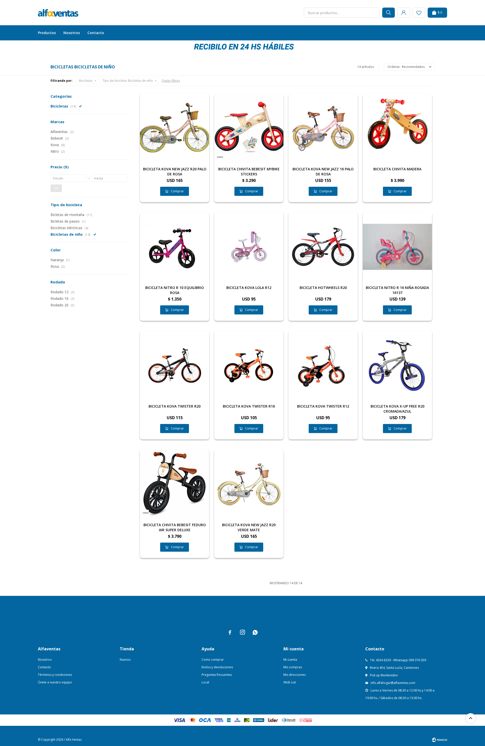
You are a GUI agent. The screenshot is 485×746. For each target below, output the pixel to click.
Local (205, 682)
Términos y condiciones (55, 675)
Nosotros (71, 32)
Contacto (95, 32)
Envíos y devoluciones (217, 667)
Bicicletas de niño (128, 80)
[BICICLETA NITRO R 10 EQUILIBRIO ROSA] (174, 246)
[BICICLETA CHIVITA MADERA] (397, 128)
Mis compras (292, 667)
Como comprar (213, 659)
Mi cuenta (290, 659)
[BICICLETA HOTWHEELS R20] (323, 246)
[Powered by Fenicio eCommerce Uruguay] (439, 739)
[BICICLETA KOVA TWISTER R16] (248, 365)
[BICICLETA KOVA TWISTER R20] (174, 365)
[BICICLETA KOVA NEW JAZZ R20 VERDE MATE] (248, 484)
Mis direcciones (294, 675)
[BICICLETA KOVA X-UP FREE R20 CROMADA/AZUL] (397, 365)
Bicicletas (85, 80)
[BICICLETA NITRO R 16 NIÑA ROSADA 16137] (397, 246)
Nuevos (125, 659)
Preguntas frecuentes (217, 675)
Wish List (289, 682)
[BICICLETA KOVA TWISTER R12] (323, 365)
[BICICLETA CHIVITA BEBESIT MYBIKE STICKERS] (248, 128)
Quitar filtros (171, 80)
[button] (388, 13)
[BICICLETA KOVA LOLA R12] (248, 246)
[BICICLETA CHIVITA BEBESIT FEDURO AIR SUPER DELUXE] (174, 484)
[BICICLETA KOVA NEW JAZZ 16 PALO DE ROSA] (323, 128)
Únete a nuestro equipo (55, 682)
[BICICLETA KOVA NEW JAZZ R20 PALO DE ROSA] (174, 128)
